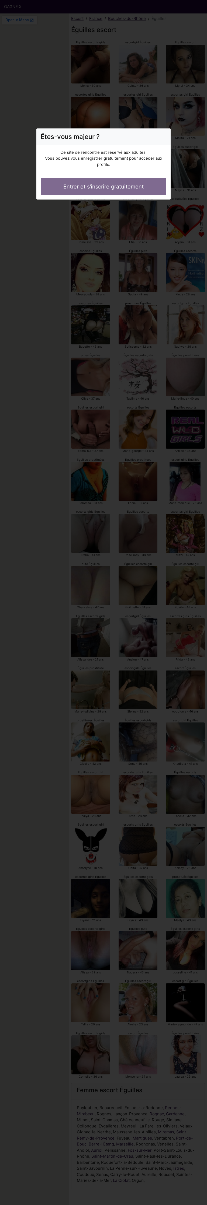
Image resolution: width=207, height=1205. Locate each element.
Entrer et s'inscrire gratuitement (103, 186)
